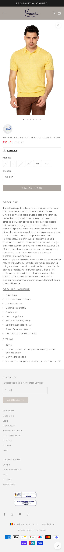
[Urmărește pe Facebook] (4, 514)
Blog (5, 420)
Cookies (7, 440)
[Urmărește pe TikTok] (27, 514)
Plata (5, 474)
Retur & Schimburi (12, 469)
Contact (7, 479)
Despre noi (8, 415)
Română (46, 524)
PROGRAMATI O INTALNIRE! (32, 3)
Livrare (6, 464)
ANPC (5, 450)
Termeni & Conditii (12, 430)
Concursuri (9, 425)
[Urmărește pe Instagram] (12, 514)
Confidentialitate (12, 435)
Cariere (7, 445)
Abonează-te (15, 400)
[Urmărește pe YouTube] (19, 514)
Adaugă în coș (32, 188)
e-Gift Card (9, 484)
